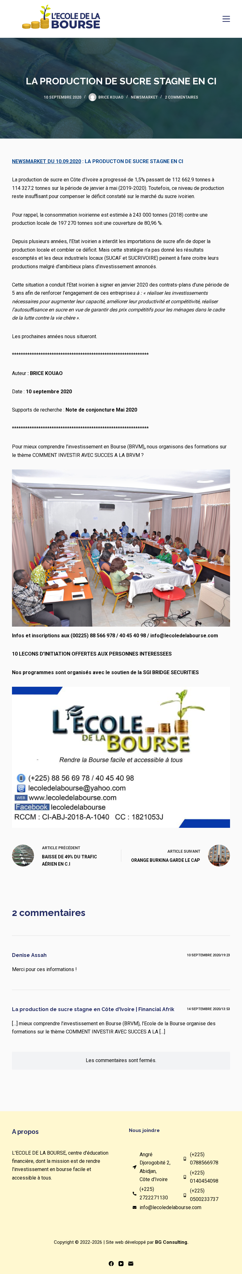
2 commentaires (181, 97)
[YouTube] (121, 1263)
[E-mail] (130, 1263)
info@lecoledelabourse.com (170, 1207)
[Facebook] (111, 1263)
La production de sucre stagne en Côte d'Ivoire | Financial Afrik (93, 1009)
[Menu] (226, 19)
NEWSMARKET (144, 97)
